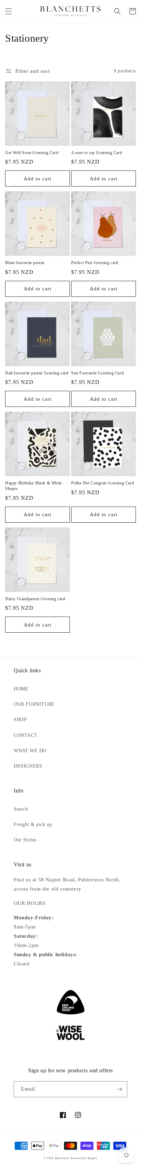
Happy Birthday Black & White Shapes (33, 486)
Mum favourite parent (24, 262)
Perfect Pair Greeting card (94, 262)
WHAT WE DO (30, 750)
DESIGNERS (28, 766)
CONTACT (25, 735)
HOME (21, 688)
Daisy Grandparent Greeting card (35, 598)
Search (21, 809)
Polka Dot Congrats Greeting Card (102, 483)
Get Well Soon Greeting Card (31, 152)
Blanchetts (62, 1158)
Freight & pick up (33, 824)
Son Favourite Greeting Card (97, 373)
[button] (8, 11)
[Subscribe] (119, 1089)
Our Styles (25, 839)
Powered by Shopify (84, 1158)
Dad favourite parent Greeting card (36, 373)
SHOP (20, 719)
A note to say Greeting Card (96, 152)
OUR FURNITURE (34, 704)
